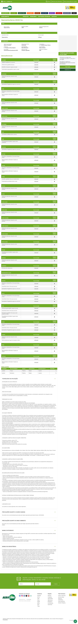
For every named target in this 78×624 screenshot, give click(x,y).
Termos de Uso (22, 599)
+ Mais (73, 13)
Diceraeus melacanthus (11, 92)
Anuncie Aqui (61, 597)
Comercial (58, 13)
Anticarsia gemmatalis (10, 308)
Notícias (37, 13)
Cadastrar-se (68, 69)
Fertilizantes (50, 603)
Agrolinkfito (5, 13)
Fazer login (67, 66)
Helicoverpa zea (11, 340)
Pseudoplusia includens (10, 142)
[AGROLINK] (7, 8)
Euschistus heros (9, 286)
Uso (61, 618)
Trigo (38, 606)
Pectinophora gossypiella (10, 69)
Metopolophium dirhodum (10, 95)
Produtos (26, 16)
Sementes (50, 604)
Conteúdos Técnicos (44, 16)
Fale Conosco (61, 593)
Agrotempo (44, 13)
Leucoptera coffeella (9, 134)
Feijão (38, 601)
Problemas (33, 16)
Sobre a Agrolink (61, 595)
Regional (52, 13)
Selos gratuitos (61, 601)
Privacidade (29, 599)
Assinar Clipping (61, 602)
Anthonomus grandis (8, 64)
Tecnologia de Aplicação (10, 378)
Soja (38, 604)
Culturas (13, 13)
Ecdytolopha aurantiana (9, 181)
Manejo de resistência (9, 546)
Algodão (39, 595)
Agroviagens (67, 13)
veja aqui (36, 62)
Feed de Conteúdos (60, 599)
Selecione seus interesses (57, 1)
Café (38, 598)
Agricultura (21, 13)
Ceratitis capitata (10, 179)
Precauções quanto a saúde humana (13, 512)
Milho (38, 603)
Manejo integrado (8, 530)
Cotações (30, 13)
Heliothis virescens (9, 67)
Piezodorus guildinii (9, 313)
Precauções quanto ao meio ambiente (14, 520)
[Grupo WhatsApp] (75, 621)
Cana (38, 600)
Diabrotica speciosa (9, 77)
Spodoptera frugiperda (11, 84)
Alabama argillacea (8, 62)
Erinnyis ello (7, 268)
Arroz (38, 597)
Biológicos (50, 601)
